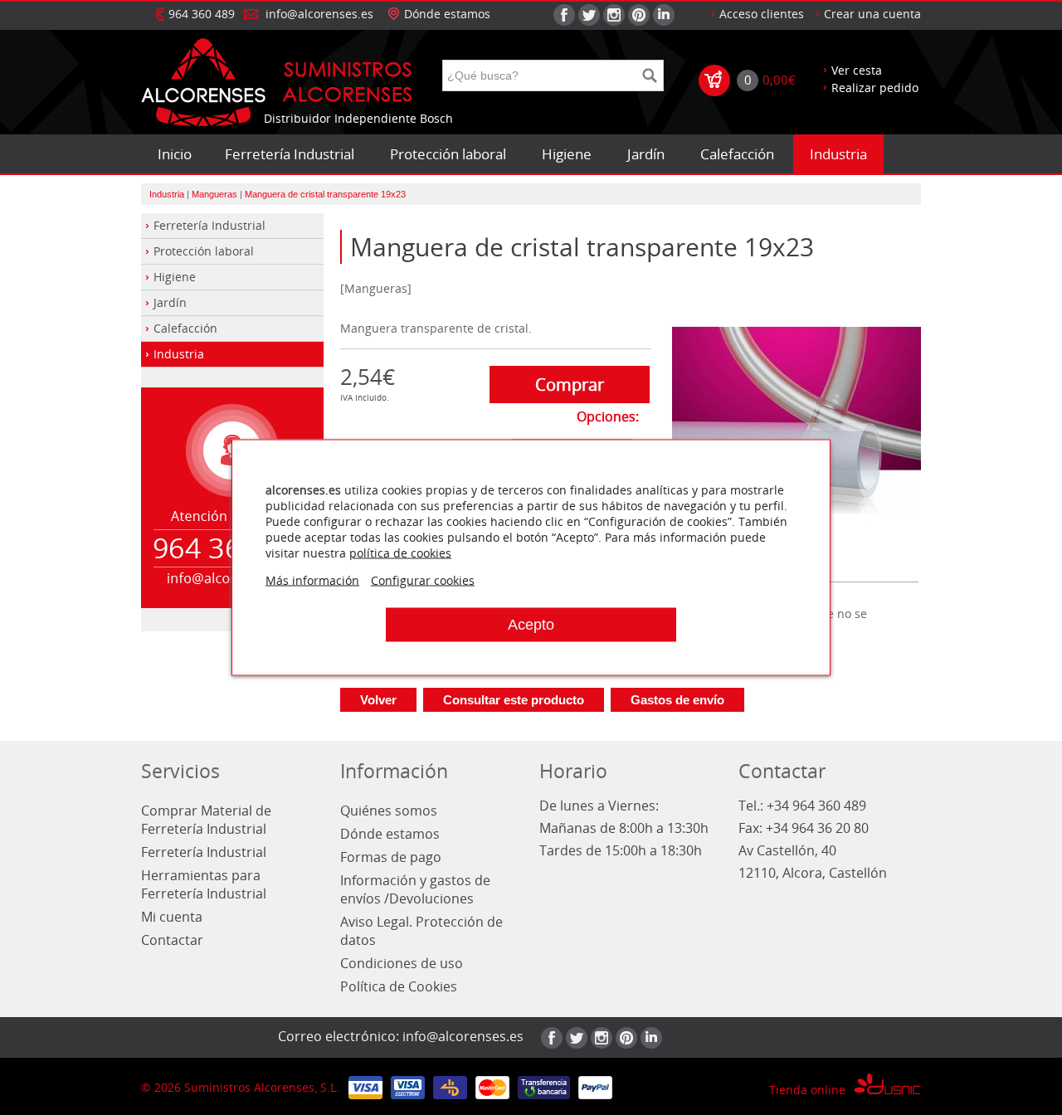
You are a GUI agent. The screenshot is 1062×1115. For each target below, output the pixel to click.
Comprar (569, 384)
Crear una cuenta (872, 14)
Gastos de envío (677, 700)
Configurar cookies (423, 580)
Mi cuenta (171, 917)
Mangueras (214, 194)
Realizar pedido (874, 87)
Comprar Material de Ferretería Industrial (206, 819)
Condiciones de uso (401, 963)
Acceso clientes (761, 14)
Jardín (646, 153)
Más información (312, 580)
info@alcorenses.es (319, 14)
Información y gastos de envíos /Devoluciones (415, 889)
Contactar (172, 940)
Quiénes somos (388, 810)
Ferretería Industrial (289, 153)
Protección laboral (448, 153)
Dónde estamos (447, 14)
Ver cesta (856, 70)
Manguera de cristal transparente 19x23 (325, 194)
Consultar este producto (513, 700)
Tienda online (807, 1090)
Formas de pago (390, 857)
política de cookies (400, 553)
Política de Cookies (398, 986)
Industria (838, 153)
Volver (378, 700)
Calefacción (737, 153)
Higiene (567, 153)
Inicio (175, 153)
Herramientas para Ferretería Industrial (203, 884)
